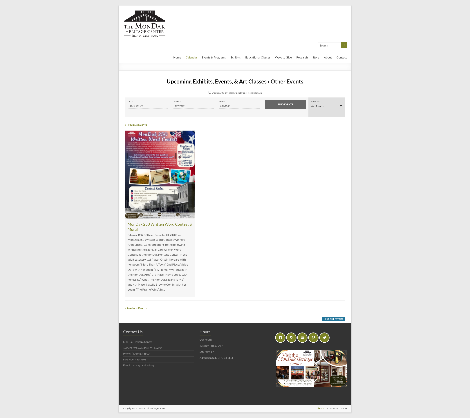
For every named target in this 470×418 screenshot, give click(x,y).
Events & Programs (214, 57)
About (328, 57)
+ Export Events (333, 319)
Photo (319, 106)
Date (130, 101)
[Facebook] (281, 337)
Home (177, 57)
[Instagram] (292, 337)
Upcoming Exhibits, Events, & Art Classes (217, 81)
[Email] (303, 337)
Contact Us (332, 408)
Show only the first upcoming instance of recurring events (237, 92)
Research (302, 57)
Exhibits (235, 57)
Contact (342, 57)
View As (315, 101)
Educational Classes (257, 57)
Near (222, 101)
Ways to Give (283, 57)
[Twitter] (325, 337)
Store (315, 57)
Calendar (191, 57)
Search (177, 101)
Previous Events (136, 124)
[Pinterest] (314, 337)
